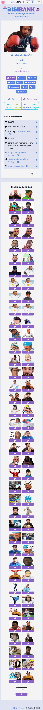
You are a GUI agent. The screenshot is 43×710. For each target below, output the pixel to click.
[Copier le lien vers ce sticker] (15, 200)
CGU (15, 708)
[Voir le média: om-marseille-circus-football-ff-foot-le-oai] (28, 271)
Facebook (26, 107)
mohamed (15, 87)
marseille (31, 82)
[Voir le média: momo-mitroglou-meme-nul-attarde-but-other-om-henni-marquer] (15, 525)
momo (33, 78)
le (33, 87)
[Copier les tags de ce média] (36, 143)
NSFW (18, 2)
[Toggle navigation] (39, 2)
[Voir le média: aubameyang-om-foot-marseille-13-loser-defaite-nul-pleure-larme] (28, 652)
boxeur (23, 92)
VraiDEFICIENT (23, 54)
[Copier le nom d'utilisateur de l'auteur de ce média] (36, 132)
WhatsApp (18, 107)
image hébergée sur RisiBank (17, 154)
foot (12, 82)
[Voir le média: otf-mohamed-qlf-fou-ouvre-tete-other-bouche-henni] (15, 550)
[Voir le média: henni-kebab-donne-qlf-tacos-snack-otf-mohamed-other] (28, 525)
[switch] (13, 2)
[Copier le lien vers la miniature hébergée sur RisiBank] (36, 159)
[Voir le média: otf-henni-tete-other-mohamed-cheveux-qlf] (28, 487)
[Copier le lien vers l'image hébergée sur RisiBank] (36, 153)
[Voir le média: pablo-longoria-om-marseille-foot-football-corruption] (28, 462)
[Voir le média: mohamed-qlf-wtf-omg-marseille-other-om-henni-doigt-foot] (15, 195)
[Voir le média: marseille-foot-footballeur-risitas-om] (28, 335)
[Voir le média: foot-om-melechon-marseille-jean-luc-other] (28, 614)
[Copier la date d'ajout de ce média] (36, 127)
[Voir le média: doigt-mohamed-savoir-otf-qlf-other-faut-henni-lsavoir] (28, 398)
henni (22, 78)
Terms (21, 708)
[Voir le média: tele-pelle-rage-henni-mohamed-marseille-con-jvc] (15, 360)
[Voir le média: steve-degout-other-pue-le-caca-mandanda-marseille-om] (15, 626)
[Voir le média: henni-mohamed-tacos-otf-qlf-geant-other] (28, 677)
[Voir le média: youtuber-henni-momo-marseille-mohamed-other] (15, 259)
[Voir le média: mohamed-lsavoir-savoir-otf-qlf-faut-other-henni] (15, 449)
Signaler (34, 173)
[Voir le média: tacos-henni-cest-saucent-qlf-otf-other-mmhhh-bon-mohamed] (28, 449)
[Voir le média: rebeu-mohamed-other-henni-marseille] (28, 373)
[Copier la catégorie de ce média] (36, 138)
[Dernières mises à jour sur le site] (23, 2)
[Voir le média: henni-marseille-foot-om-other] (28, 322)
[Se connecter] (32, 2)
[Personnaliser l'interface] (28, 2)
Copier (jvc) (31, 99)
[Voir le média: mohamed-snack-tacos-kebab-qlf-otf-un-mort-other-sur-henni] (15, 614)
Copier (14, 99)
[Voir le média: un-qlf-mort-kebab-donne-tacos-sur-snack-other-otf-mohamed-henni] (15, 576)
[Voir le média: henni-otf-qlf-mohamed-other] (28, 386)
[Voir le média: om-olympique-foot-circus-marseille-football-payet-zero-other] (28, 424)
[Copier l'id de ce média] (36, 122)
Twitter (9, 107)
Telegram (35, 107)
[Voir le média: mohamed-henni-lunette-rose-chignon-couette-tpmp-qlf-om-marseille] (28, 233)
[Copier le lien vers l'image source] (36, 166)
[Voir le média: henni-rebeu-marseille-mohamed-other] (15, 512)
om (20, 82)
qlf (26, 87)
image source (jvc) (16, 166)
